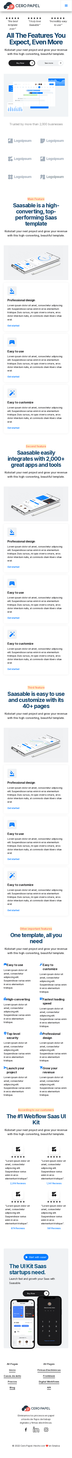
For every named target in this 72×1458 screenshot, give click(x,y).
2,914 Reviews (18, 1183)
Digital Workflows (49, 1381)
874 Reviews (18, 1228)
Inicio (12, 1370)
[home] (22, 5)
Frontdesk (49, 1375)
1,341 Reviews (54, 1183)
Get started (13, 325)
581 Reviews (54, 1228)
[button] (66, 5)
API (49, 1387)
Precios (12, 1381)
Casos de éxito (12, 1375)
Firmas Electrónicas (49, 1370)
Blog (12, 1387)
